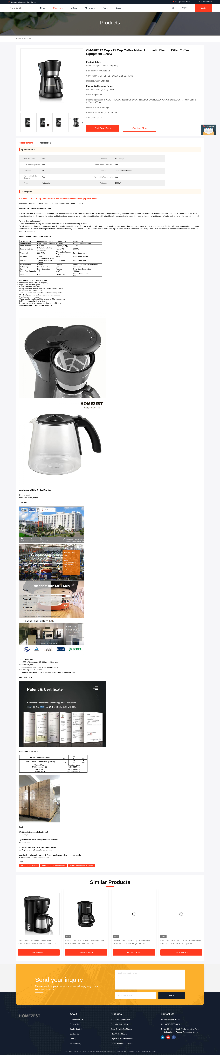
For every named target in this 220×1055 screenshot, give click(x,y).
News (105, 8)
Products (57, 8)
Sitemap (73, 1039)
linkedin (162, 1037)
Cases (118, 8)
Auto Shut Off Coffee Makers (53, 865)
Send (172, 995)
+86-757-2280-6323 (204, 2)
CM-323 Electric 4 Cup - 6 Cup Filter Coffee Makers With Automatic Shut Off (37, 942)
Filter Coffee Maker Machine (81, 865)
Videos (74, 8)
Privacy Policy (75, 1044)
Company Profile (76, 1019)
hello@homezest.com (182, 2)
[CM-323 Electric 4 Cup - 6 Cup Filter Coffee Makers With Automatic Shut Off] (39, 914)
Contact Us (74, 1034)
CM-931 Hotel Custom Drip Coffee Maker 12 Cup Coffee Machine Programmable (85, 942)
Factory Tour (75, 1024)
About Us (89, 8)
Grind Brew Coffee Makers (121, 1029)
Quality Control (76, 1029)
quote (203, 8)
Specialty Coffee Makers (120, 1024)
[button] (82, 123)
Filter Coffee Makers (29, 865)
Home (42, 8)
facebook (174, 1037)
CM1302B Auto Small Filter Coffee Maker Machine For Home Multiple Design (179, 942)
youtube (168, 1037)
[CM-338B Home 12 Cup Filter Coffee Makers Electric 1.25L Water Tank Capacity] (134, 914)
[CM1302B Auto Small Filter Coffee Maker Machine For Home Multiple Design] (181, 914)
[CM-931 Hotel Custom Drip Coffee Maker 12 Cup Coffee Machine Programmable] (86, 914)
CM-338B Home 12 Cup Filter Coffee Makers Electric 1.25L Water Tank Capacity (133, 942)
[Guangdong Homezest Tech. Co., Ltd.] (16, 8)
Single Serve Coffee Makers (122, 1039)
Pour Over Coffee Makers (121, 1019)
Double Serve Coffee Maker (122, 1044)
